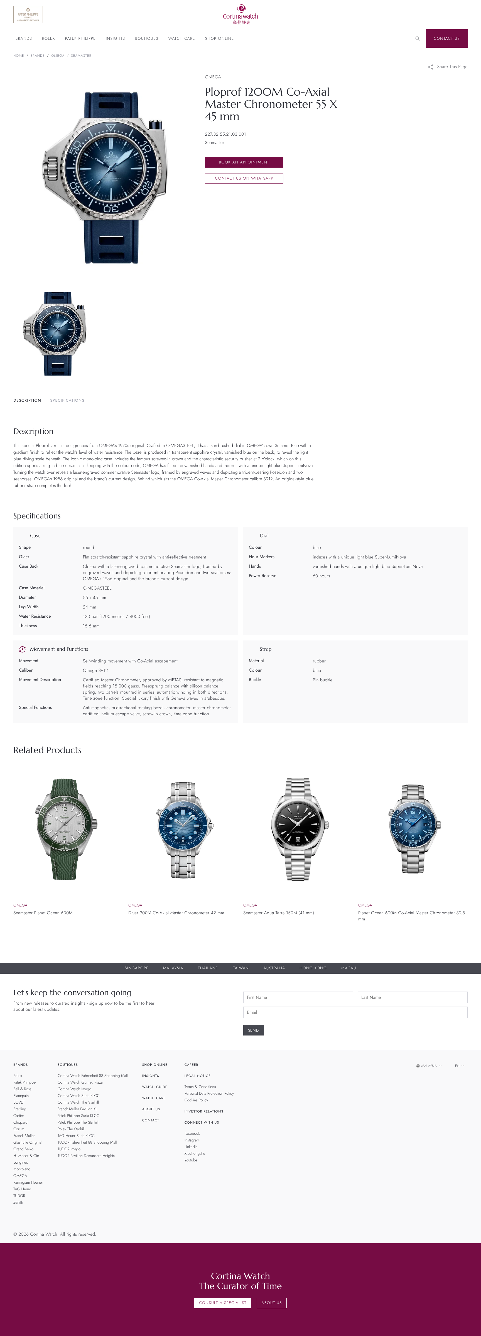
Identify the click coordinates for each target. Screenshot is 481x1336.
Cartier (18, 1116)
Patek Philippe (80, 38)
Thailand (208, 968)
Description (27, 400)
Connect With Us (202, 1122)
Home (18, 56)
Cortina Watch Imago (74, 1089)
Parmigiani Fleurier (28, 1182)
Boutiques (146, 38)
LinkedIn (191, 1147)
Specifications (67, 400)
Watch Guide (155, 1086)
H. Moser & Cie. (26, 1156)
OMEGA (58, 56)
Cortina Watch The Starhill (78, 1102)
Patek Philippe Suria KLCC (78, 1116)
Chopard (20, 1122)
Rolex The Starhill (71, 1129)
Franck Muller (24, 1136)
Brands (24, 38)
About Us (151, 1109)
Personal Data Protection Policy (209, 1093)
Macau (348, 968)
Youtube (191, 1160)
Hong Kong (313, 968)
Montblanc (21, 1169)
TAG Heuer (22, 1189)
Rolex (48, 38)
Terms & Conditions (200, 1087)
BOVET (19, 1102)
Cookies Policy (196, 1100)
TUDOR (19, 1196)
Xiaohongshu (195, 1153)
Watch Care (181, 38)
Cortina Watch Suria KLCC (79, 1096)
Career (191, 1064)
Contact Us (447, 38)
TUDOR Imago (69, 1149)
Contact (150, 1120)
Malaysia (173, 968)
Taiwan (241, 968)
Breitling (19, 1109)
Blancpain (21, 1096)
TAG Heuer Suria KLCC (76, 1136)
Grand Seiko (23, 1149)
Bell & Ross (22, 1089)
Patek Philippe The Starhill (78, 1122)
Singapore (137, 968)
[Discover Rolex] (432, 14)
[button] (462, 933)
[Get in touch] (470, 1325)
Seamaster (81, 56)
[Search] (417, 38)
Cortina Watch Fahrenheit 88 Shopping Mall (93, 1076)
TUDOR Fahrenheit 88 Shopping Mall (87, 1142)
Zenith (18, 1202)
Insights (115, 38)
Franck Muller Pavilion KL (77, 1109)
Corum (18, 1129)
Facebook (192, 1133)
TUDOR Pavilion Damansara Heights (86, 1156)
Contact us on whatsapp (244, 178)
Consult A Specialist (222, 1303)
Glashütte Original (27, 1142)
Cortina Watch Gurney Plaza (80, 1082)
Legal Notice (198, 1075)
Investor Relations (204, 1111)
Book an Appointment (244, 162)
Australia (274, 968)
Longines (20, 1162)
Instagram (192, 1140)
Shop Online (219, 38)
